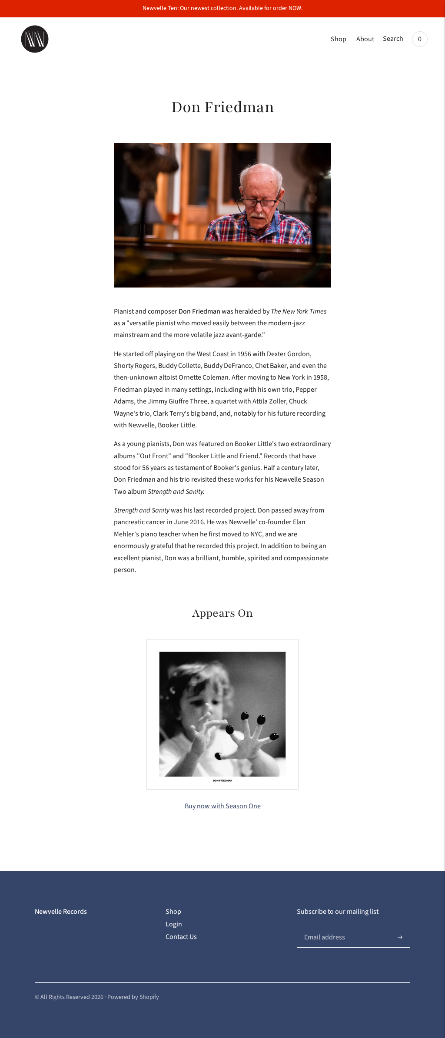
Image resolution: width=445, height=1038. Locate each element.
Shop (338, 39)
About (365, 39)
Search (393, 38)
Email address (324, 927)
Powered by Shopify (133, 997)
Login (174, 924)
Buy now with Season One (223, 806)
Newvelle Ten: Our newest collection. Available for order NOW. (222, 8)
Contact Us (181, 937)
